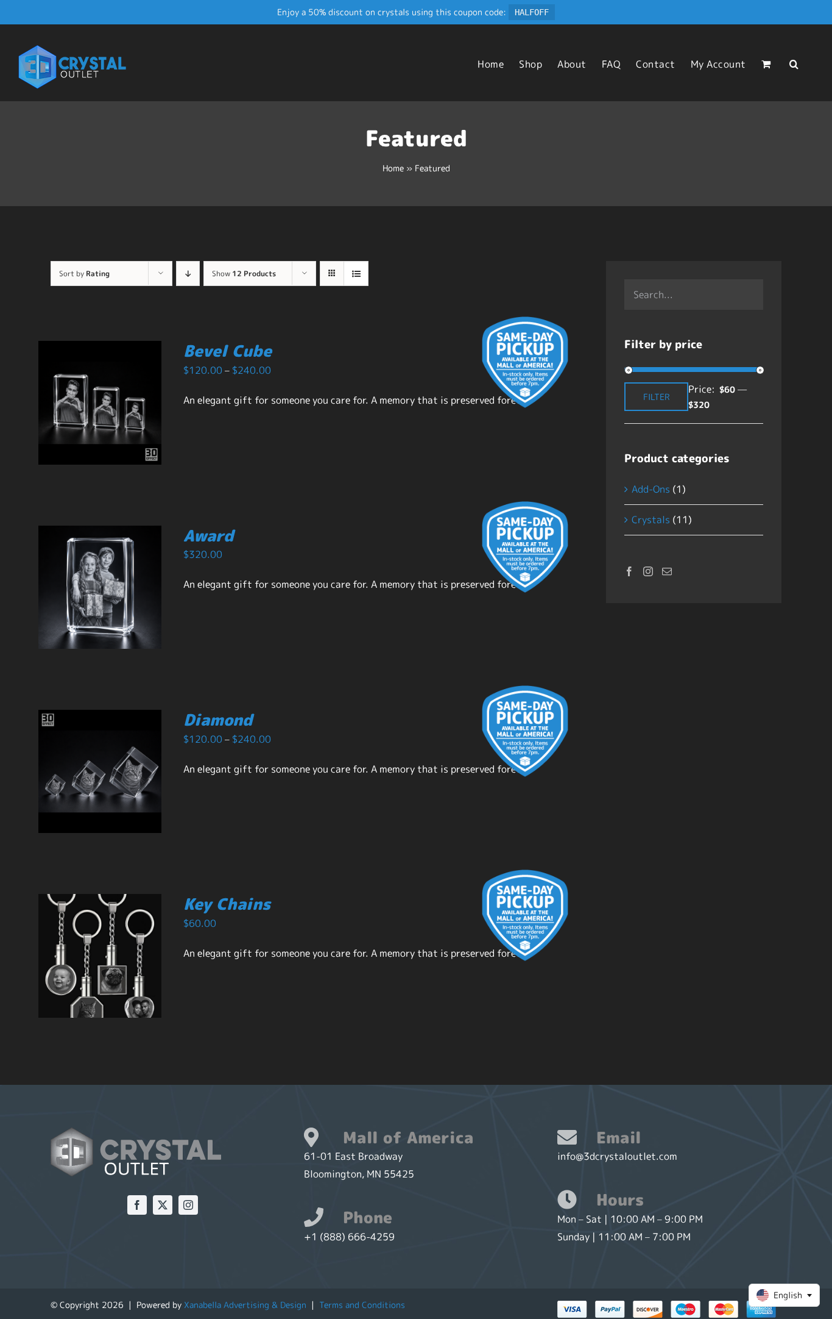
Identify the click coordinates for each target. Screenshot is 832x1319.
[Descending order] (188, 273)
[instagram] (188, 1205)
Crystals (651, 519)
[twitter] (162, 1205)
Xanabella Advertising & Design (245, 1304)
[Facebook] (629, 571)
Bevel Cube (227, 351)
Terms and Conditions (362, 1304)
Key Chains (226, 904)
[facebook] (137, 1205)
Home (393, 168)
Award (208, 535)
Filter (656, 396)
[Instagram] (648, 571)
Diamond (218, 720)
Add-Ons (651, 489)
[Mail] (667, 571)
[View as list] (356, 273)
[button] (794, 64)
